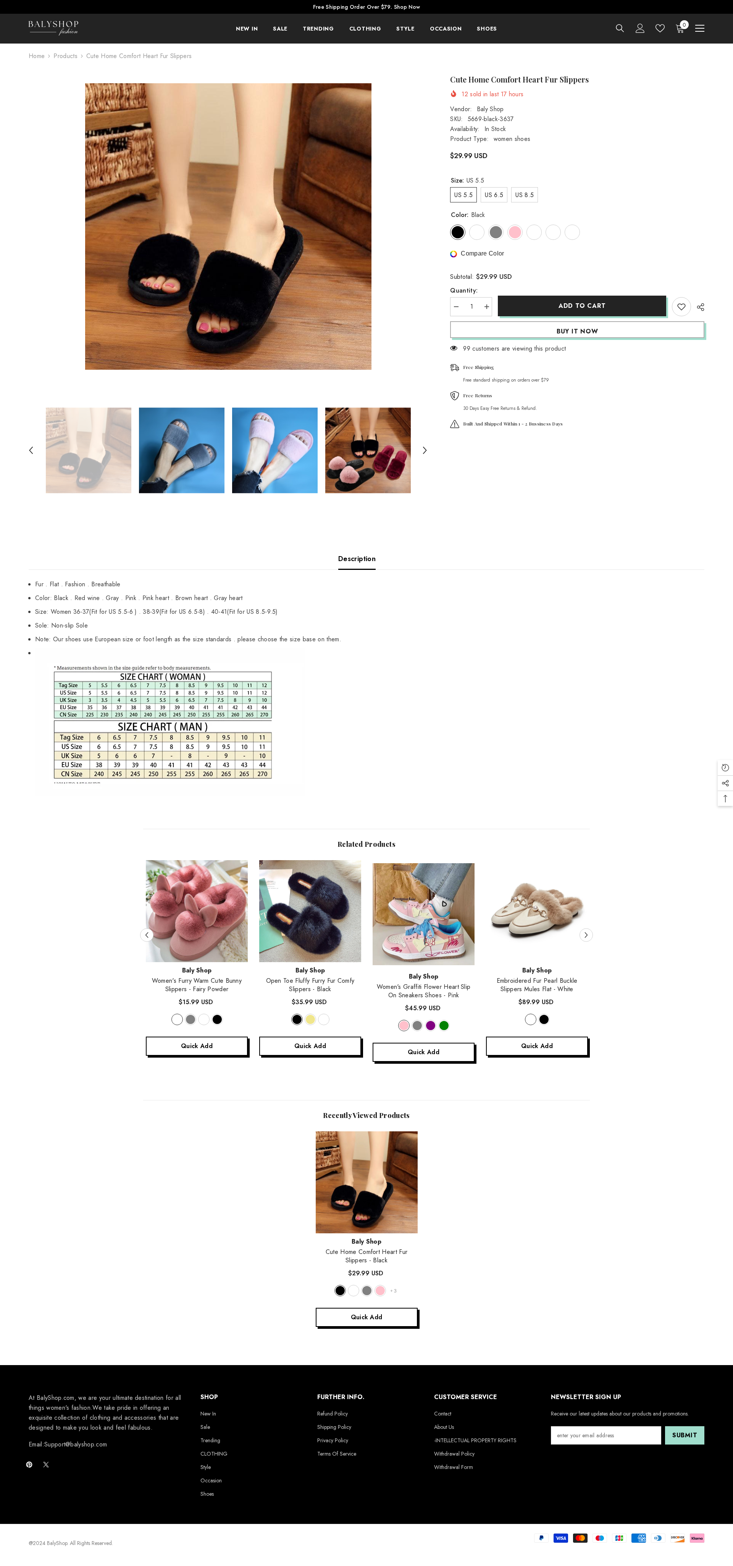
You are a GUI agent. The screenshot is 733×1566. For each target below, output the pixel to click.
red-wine (353, 1290)
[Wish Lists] (660, 28)
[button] (31, 450)
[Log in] (640, 28)
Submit (684, 1435)
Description (357, 559)
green (444, 1025)
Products (65, 56)
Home (37, 56)
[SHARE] (697, 307)
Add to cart (582, 305)
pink (404, 1025)
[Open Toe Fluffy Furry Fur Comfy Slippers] (310, 911)
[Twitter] (46, 1464)
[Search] (620, 28)
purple (430, 1025)
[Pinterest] (29, 1464)
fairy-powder (177, 1019)
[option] (228, 226)
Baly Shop (490, 109)
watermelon (204, 1019)
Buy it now (577, 331)
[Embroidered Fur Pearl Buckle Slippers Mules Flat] (537, 911)
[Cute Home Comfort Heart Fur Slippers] (367, 1182)
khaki (310, 1019)
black (217, 1019)
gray (190, 1019)
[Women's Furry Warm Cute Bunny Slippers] (197, 911)
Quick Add (197, 1046)
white (530, 1019)
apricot (323, 1019)
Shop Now (407, 7)
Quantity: (464, 290)
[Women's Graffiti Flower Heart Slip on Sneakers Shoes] (424, 914)
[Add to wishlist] (681, 306)
